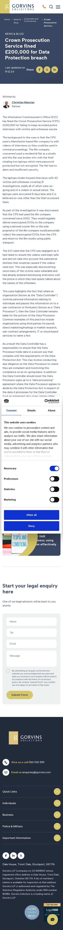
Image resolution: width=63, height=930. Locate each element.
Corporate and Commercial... (31, 20)
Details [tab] (31, 410)
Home (7, 19)
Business (8, 814)
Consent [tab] (11, 410)
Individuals (9, 803)
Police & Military (13, 826)
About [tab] (51, 410)
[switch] (54, 479)
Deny (31, 526)
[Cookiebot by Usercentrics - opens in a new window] (45, 401)
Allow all (31, 514)
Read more (31, 538)
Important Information (17, 838)
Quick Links (10, 791)
